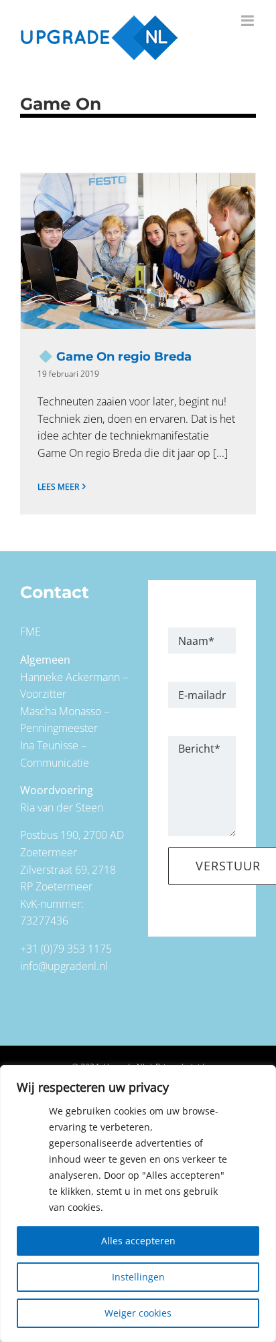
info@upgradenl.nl (64, 966)
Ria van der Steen (61, 807)
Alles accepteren (138, 1240)
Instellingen (138, 1276)
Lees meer (58, 486)
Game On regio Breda (138, 251)
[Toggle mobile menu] (248, 20)
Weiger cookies (138, 1313)
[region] (138, 1203)
